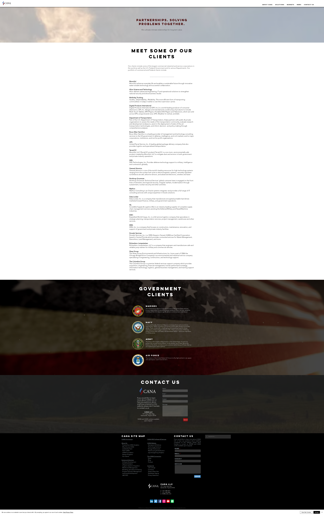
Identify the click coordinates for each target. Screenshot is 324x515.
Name (164, 388)
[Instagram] (164, 501)
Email (163, 393)
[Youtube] (168, 501)
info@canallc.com (166, 494)
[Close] (322, 512)
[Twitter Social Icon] (155, 501)
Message (164, 404)
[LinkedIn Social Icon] (151, 501)
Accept (317, 512)
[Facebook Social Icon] (159, 501)
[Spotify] (172, 501)
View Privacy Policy (68, 512)
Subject (164, 399)
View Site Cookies (306, 512)
